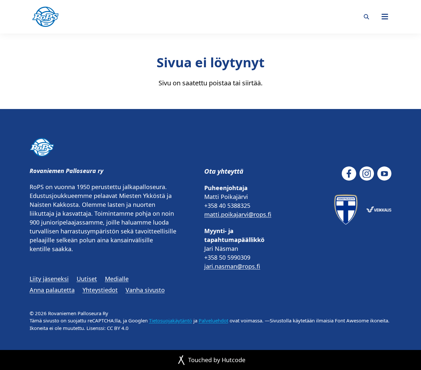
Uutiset (87, 279)
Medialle (117, 279)
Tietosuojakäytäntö (170, 320)
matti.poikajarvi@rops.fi (237, 214)
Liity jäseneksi (49, 279)
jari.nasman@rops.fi (232, 266)
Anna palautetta (52, 290)
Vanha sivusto (145, 290)
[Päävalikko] (384, 16)
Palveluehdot (213, 320)
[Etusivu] (45, 17)
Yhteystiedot (100, 290)
